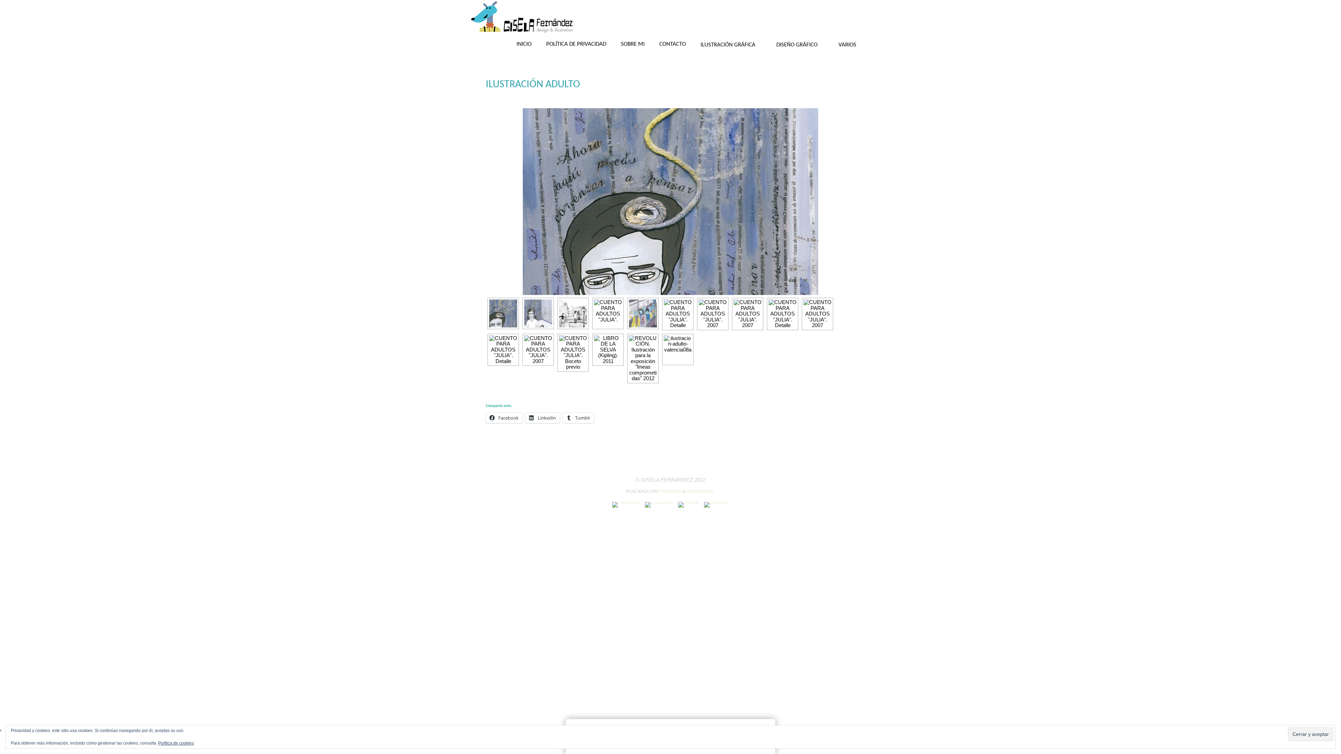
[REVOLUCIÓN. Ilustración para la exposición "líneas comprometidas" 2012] (643, 358)
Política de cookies (176, 743)
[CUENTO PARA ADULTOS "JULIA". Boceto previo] (573, 313)
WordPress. (700, 491)
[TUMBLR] (689, 505)
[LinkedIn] (716, 505)
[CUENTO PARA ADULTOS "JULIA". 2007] (538, 313)
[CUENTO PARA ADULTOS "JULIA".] (608, 313)
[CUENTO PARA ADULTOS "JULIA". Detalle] (670, 202)
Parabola (670, 491)
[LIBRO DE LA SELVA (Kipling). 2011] (608, 349)
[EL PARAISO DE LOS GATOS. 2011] (678, 349)
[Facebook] (626, 505)
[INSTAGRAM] (659, 505)
